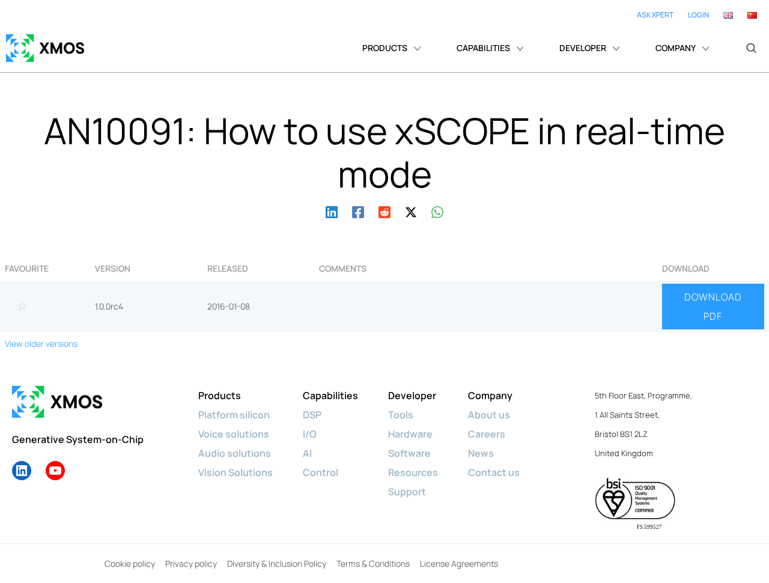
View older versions (41, 343)
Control (320, 472)
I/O (310, 434)
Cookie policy (130, 563)
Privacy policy (191, 563)
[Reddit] (384, 211)
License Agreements (459, 563)
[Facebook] (358, 211)
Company (490, 395)
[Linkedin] (332, 211)
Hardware (410, 434)
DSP (312, 414)
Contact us (494, 472)
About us (489, 414)
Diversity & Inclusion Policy (276, 563)
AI (307, 453)
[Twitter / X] (411, 211)
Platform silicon (234, 414)
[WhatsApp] (437, 211)
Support (407, 491)
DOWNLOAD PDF (713, 306)
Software (409, 453)
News (481, 453)
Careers (486, 434)
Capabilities (330, 395)
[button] (751, 48)
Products (219, 395)
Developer (412, 395)
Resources (413, 472)
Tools (400, 414)
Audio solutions (234, 453)
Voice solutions (233, 434)
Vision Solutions (235, 472)
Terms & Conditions (373, 563)
